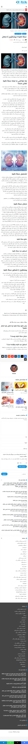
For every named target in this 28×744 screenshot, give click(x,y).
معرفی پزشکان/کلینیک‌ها (21, 591)
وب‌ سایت (25, 448)
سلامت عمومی (17, 30)
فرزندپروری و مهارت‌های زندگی (19, 577)
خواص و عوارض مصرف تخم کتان (21, 407)
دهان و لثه (24, 566)
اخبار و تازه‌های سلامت (21, 543)
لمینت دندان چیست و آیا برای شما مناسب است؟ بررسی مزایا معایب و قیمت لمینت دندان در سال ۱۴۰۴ (15, 510)
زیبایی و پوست (23, 572)
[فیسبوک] (25, 356)
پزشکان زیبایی (23, 553)
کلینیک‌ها (24, 583)
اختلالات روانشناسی (22, 545)
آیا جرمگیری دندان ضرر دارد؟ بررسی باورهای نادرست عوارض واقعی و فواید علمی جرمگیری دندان (15, 520)
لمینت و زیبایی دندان (22, 585)
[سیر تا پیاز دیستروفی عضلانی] (7, 400)
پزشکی (24, 555)
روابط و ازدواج (23, 568)
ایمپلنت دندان (23, 549)
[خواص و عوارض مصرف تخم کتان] (21, 401)
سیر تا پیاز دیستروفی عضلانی (7, 406)
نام (26, 436)
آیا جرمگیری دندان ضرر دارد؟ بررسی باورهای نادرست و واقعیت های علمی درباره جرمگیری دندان (15, 515)
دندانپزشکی (23, 564)
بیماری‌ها (12, 30)
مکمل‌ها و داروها (23, 594)
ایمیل (25, 442)
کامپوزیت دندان (23, 581)
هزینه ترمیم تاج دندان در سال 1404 (20, 500)
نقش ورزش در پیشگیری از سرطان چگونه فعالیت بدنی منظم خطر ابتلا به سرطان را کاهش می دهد (15, 505)
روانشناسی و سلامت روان (21, 570)
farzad (23, 39)
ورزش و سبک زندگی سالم (20, 598)
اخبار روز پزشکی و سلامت (20, 541)
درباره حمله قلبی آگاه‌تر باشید (7, 392)
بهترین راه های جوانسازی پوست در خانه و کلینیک (15, 9)
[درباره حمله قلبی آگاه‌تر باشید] (7, 386)
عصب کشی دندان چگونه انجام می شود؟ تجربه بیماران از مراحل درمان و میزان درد (14, 531)
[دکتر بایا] (21, 2)
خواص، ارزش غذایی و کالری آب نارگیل (21, 390)
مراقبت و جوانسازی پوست (20, 589)
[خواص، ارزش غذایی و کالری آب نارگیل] (21, 385)
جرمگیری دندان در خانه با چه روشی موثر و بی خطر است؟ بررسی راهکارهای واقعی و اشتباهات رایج (14, 525)
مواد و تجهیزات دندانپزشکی (20, 596)
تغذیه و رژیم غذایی (22, 558)
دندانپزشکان (23, 562)
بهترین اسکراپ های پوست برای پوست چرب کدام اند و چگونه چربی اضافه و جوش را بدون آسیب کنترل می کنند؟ (15, 484)
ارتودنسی (24, 547)
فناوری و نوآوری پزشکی (21, 579)
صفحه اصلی (23, 30)
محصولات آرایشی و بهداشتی (20, 587)
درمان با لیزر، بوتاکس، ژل (21, 560)
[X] (22, 356)
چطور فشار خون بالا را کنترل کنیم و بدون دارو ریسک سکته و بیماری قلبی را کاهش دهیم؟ (15, 492)
